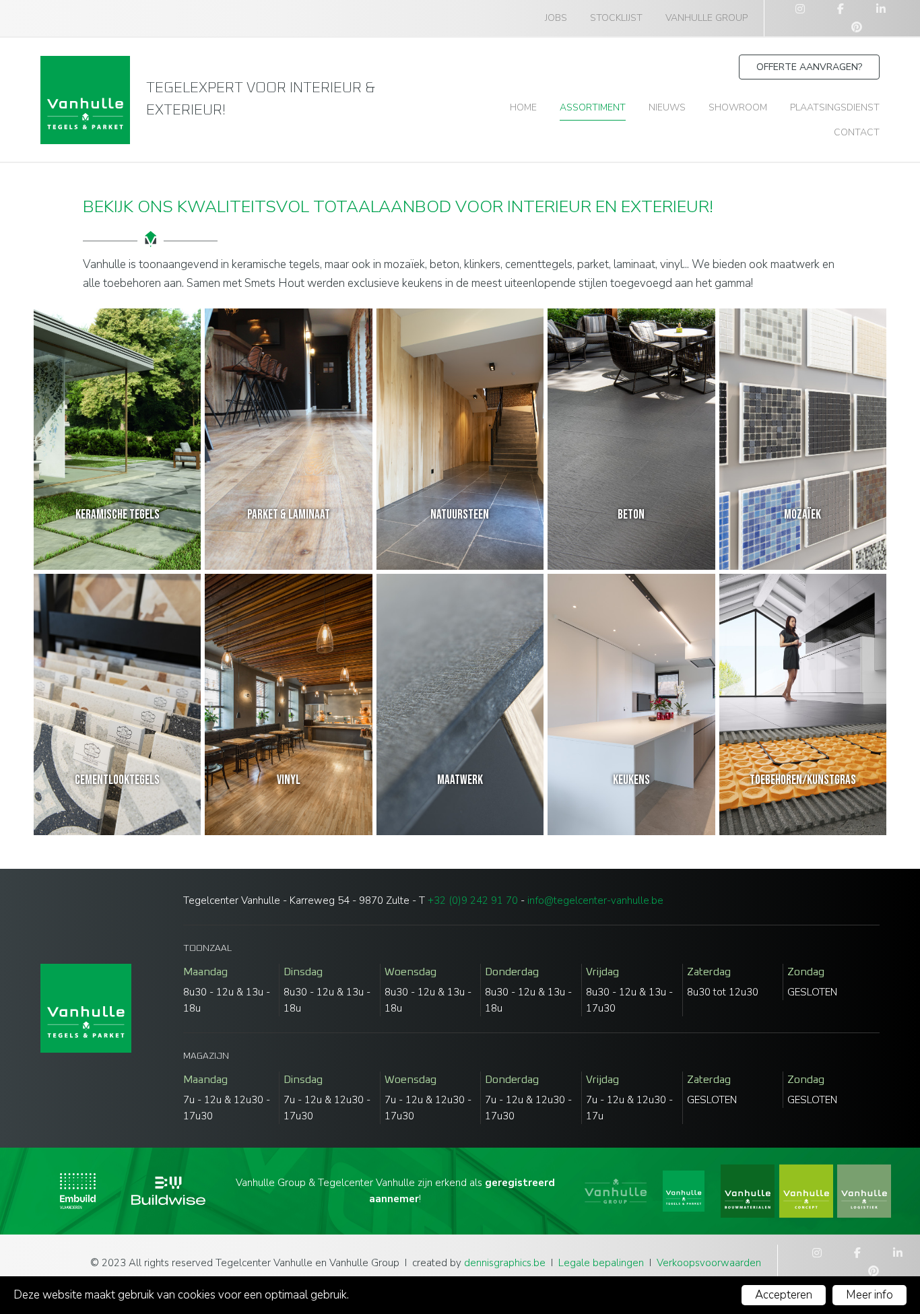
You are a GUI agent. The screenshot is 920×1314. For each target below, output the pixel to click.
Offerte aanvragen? (809, 67)
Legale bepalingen (601, 1263)
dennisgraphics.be (505, 1263)
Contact (857, 132)
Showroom (738, 107)
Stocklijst (616, 17)
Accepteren (783, 1295)
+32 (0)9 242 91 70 (473, 900)
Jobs (556, 17)
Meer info (869, 1295)
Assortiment (593, 107)
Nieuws (667, 107)
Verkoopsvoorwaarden (709, 1263)
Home (523, 107)
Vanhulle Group (706, 17)
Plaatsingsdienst (835, 107)
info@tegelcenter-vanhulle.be (595, 900)
